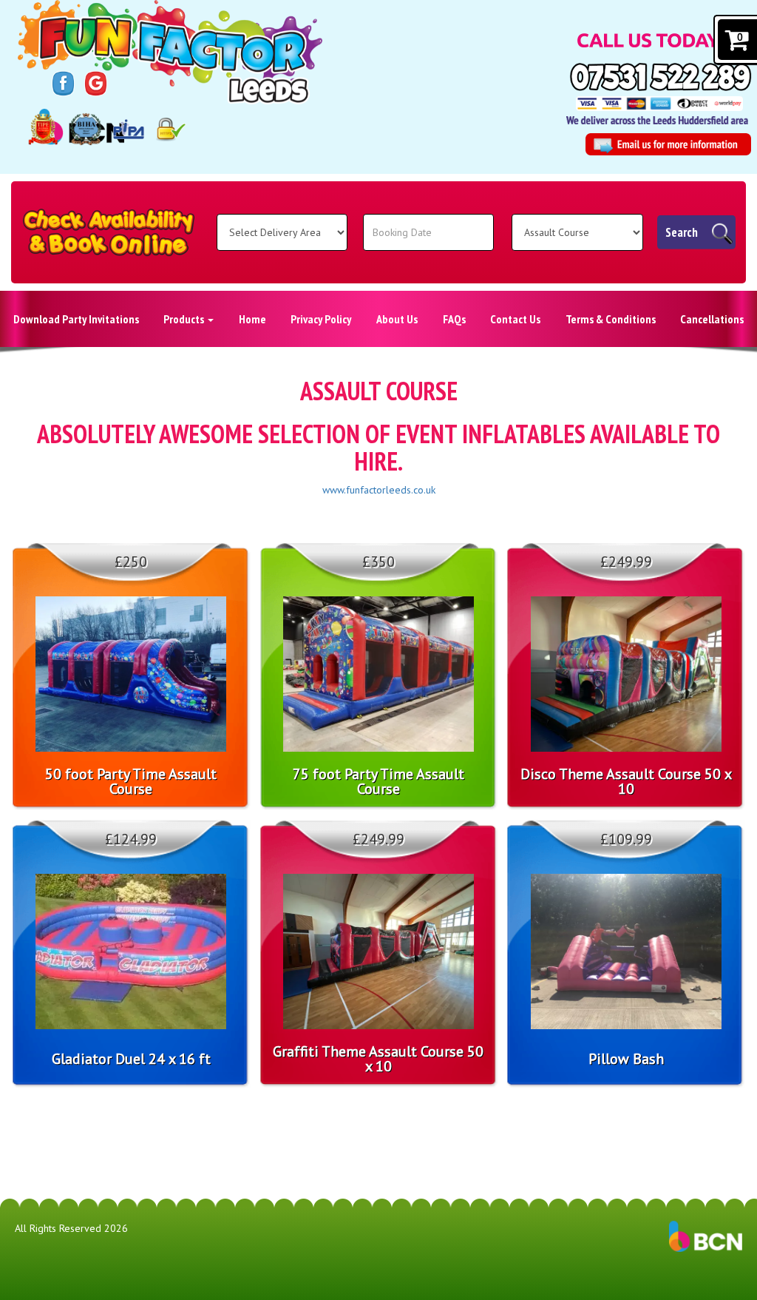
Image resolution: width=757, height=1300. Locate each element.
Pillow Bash (626, 1058)
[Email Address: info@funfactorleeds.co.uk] (668, 144)
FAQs (454, 318)
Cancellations (712, 318)
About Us (397, 318)
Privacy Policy (321, 318)
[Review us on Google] (96, 83)
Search (681, 232)
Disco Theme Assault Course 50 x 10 (626, 781)
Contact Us (515, 318)
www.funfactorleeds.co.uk (378, 489)
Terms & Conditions (611, 318)
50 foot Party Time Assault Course (131, 781)
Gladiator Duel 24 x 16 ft (131, 1058)
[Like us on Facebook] (63, 83)
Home (252, 318)
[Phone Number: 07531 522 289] (660, 77)
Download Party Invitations (76, 318)
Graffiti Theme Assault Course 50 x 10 (378, 1059)
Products (184, 318)
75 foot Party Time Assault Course (378, 781)
